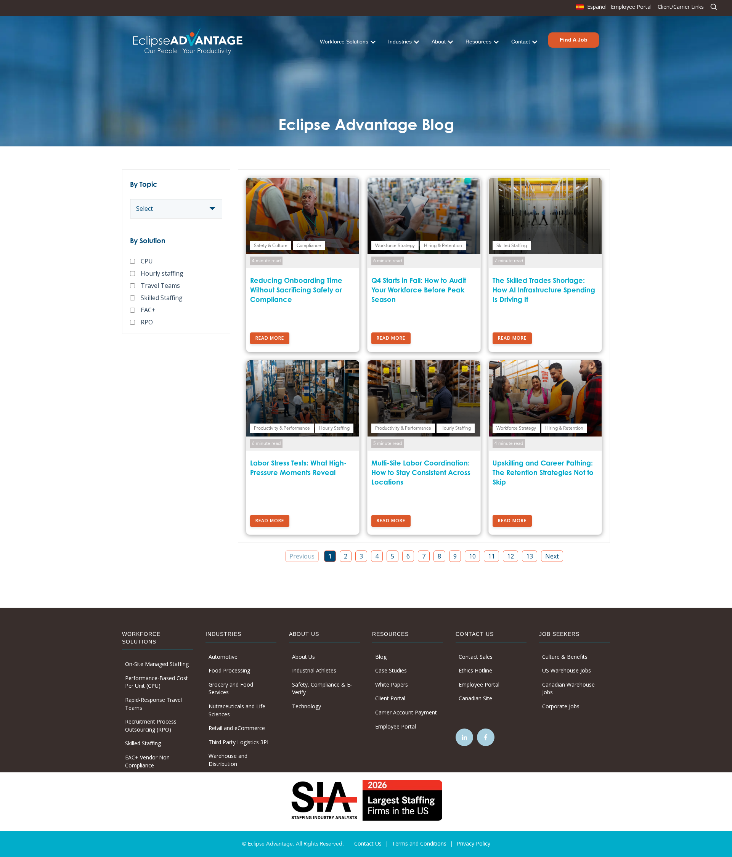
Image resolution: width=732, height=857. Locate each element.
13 (529, 556)
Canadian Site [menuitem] (475, 698)
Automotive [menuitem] (223, 656)
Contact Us (368, 843)
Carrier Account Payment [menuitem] (406, 712)
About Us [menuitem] (303, 656)
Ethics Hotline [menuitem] (475, 670)
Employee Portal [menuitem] (631, 6)
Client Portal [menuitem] (390, 698)
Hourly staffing (162, 273)
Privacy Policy (473, 843)
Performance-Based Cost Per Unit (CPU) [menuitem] (156, 682)
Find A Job (574, 40)
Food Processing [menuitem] (229, 670)
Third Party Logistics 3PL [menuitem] (239, 742)
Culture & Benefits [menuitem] (565, 656)
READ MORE (269, 338)
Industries (400, 42)
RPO (147, 322)
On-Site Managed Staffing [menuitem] (157, 664)
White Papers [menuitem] (391, 684)
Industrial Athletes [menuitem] (314, 670)
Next (552, 556)
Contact (520, 42)
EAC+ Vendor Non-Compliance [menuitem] (148, 761)
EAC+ (148, 310)
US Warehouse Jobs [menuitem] (566, 670)
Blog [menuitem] (381, 656)
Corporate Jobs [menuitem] (561, 706)
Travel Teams (160, 285)
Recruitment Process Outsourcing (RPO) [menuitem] (151, 725)
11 (491, 556)
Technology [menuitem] (306, 706)
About (439, 42)
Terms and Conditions (419, 843)
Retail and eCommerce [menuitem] (237, 728)
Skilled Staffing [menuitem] (143, 743)
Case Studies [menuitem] (391, 670)
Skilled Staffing (162, 298)
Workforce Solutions (344, 42)
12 (510, 556)
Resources (478, 42)
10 (472, 556)
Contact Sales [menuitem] (476, 656)
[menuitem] (590, 8)
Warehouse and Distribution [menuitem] (228, 759)
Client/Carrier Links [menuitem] (681, 6)
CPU (147, 261)
